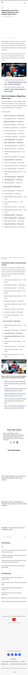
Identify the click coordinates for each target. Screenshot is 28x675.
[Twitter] (12, 654)
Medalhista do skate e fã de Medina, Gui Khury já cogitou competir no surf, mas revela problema (14, 503)
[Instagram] (16, 654)
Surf (2, 8)
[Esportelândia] (9, 3)
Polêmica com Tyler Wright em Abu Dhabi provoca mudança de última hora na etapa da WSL (15, 383)
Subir (14, 672)
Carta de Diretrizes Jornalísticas (10, 661)
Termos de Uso (4, 664)
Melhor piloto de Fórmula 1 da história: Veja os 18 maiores (13, 598)
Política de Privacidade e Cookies (18, 664)
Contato (23, 661)
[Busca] (24, 3)
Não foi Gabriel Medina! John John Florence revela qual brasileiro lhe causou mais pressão (13, 477)
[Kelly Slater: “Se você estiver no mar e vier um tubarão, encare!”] (14, 516)
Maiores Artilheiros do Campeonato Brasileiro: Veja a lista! (13, 601)
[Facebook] (8, 654)
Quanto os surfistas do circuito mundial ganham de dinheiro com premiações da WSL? (15, 401)
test (2, 546)
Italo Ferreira (4, 41)
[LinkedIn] (19, 654)
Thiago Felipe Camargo (14, 429)
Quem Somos (13, 659)
